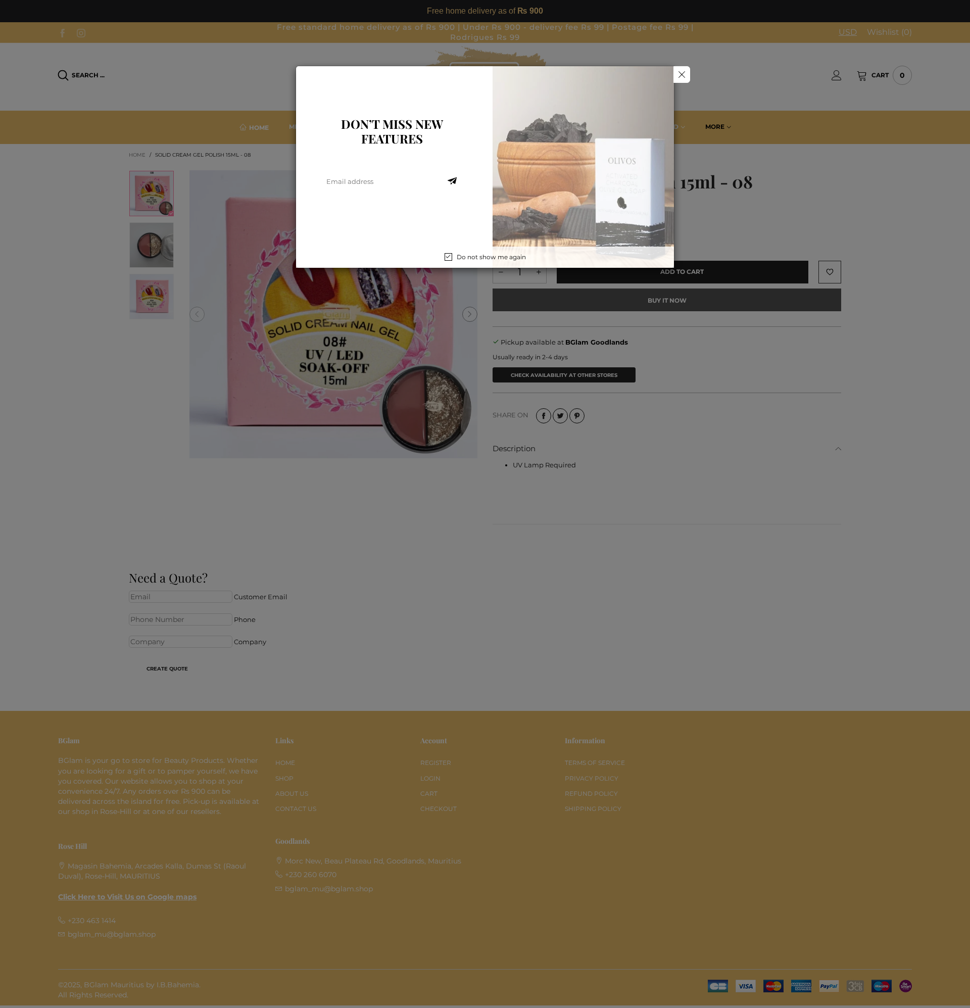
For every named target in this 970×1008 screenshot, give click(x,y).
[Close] (681, 74)
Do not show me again (491, 257)
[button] (452, 181)
